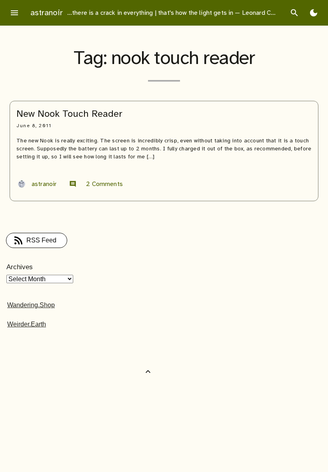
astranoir (46, 13)
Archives (19, 267)
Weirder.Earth (26, 324)
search (294, 13)
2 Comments (96, 184)
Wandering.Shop (31, 305)
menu (14, 13)
